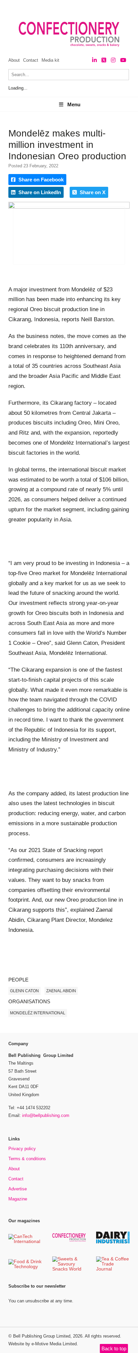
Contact (30, 60)
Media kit (50, 60)
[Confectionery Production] (69, 1240)
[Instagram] (113, 60)
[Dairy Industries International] (113, 1242)
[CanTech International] (25, 1242)
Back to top (113, 1348)
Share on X (92, 192)
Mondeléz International (37, 1013)
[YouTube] (123, 60)
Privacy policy (22, 1148)
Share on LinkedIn (39, 192)
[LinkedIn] (94, 60)
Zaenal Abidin (61, 991)
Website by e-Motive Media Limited (42, 1343)
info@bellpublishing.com (45, 1115)
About (14, 60)
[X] (103, 60)
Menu (73, 104)
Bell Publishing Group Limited (41, 1336)
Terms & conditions (27, 1158)
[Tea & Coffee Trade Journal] (113, 1269)
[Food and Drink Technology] (25, 1267)
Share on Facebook (40, 179)
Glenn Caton (24, 991)
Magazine (17, 1198)
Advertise (17, 1188)
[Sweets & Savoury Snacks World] (69, 1269)
